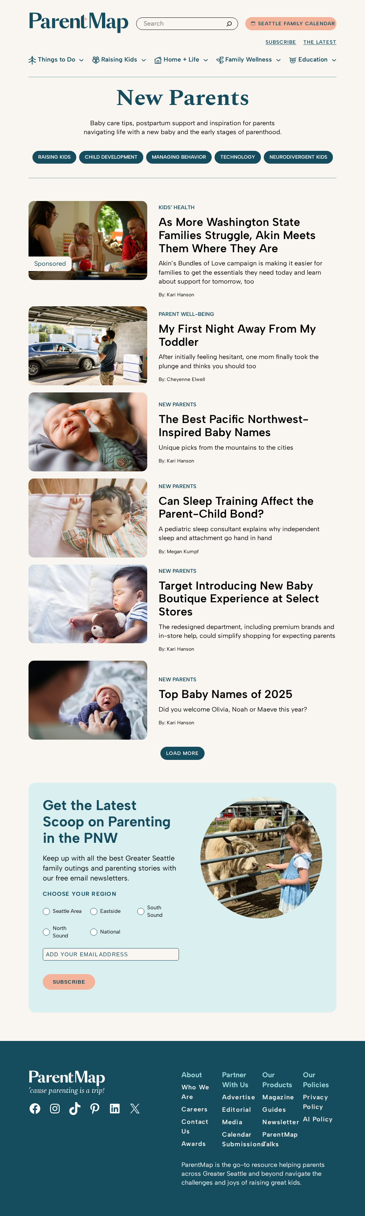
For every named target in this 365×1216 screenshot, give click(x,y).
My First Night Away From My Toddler (237, 335)
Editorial (236, 1110)
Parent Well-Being (186, 314)
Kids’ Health (177, 207)
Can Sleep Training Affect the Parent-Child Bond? (236, 507)
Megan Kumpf (183, 552)
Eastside (110, 911)
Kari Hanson (180, 295)
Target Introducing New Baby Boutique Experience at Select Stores (239, 599)
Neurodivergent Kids (298, 157)
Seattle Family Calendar (296, 24)
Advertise (238, 1097)
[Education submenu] (333, 59)
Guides (274, 1110)
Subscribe (281, 42)
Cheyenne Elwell (186, 379)
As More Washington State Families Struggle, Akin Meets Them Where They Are (237, 235)
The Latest (319, 42)
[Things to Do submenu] (81, 59)
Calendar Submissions (243, 1139)
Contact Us (195, 1126)
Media (232, 1122)
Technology (237, 157)
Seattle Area (67, 911)
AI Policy (318, 1119)
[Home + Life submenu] (205, 59)
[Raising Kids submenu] (143, 59)
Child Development (111, 157)
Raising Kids (54, 157)
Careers (194, 1109)
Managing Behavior (179, 157)
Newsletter (280, 1122)
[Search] (229, 23)
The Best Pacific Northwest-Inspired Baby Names (234, 425)
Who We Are (195, 1092)
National (110, 932)
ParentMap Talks (280, 1139)
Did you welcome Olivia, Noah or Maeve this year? (233, 709)
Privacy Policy (315, 1102)
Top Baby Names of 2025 (226, 694)
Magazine (278, 1097)
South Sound (155, 911)
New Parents (177, 404)
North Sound (60, 932)
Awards (193, 1144)
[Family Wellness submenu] (278, 59)
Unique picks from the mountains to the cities (226, 447)
